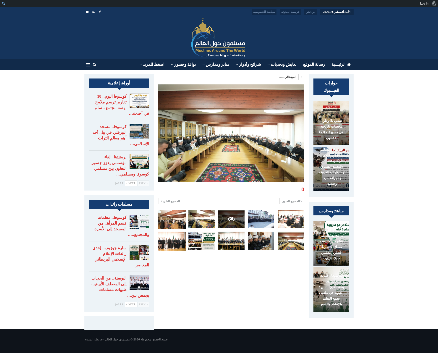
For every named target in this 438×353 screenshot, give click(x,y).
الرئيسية (339, 64)
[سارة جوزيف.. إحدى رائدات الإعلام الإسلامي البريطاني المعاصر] (139, 252)
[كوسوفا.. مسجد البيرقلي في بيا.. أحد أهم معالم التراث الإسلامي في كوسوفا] (139, 131)
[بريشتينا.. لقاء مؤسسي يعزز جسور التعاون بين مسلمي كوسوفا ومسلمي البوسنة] (139, 161)
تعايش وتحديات (284, 64)
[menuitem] (434, 3)
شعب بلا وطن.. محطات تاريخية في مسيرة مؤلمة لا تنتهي (331, 129)
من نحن (310, 11)
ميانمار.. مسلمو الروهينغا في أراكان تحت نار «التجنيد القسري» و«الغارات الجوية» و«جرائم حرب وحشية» (331, 167)
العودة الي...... (288, 76)
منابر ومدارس (217, 64)
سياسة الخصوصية (264, 11)
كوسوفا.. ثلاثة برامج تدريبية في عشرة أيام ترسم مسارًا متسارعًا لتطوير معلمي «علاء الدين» (331, 244)
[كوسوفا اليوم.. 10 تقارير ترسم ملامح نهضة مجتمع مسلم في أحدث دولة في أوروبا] (139, 101)
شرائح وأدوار (250, 64)
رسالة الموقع (314, 64)
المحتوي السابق (291, 201)
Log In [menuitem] (424, 3)
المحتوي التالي (171, 201)
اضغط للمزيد (153, 64)
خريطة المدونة (290, 11)
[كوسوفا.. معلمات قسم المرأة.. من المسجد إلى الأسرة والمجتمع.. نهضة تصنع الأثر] (139, 222)
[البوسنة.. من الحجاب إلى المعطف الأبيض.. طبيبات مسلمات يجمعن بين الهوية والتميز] (139, 282)
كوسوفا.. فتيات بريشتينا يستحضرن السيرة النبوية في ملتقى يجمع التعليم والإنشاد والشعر (331, 290)
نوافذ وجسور (185, 64)
